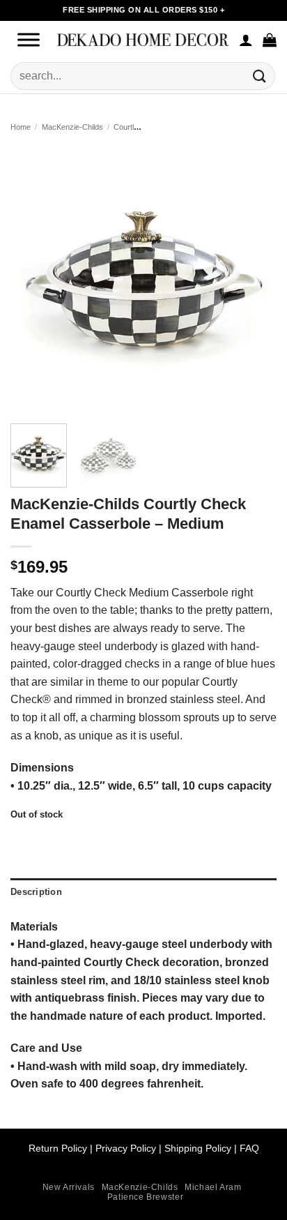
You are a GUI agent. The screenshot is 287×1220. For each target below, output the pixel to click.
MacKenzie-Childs (72, 127)
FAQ (249, 1148)
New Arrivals (68, 1187)
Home (20, 127)
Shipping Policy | (199, 1148)
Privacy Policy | (128, 1148)
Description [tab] (36, 892)
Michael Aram (213, 1187)
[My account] (246, 39)
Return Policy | (62, 1148)
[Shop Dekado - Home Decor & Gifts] (142, 40)
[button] (270, 39)
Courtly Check (138, 127)
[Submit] (260, 75)
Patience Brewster (145, 1197)
